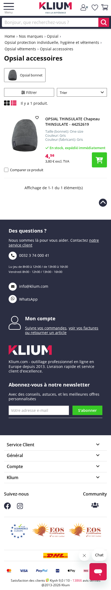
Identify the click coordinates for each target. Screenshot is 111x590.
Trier (63, 92)
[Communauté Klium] (95, 506)
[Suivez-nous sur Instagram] (20, 507)
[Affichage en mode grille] (7, 104)
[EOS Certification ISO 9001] (48, 531)
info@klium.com (33, 286)
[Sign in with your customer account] (84, 7)
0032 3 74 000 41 (33, 255)
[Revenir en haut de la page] (103, 203)
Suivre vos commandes (46, 328)
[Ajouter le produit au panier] (99, 159)
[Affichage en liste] (13, 104)
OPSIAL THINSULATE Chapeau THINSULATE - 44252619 (72, 121)
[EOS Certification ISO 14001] (85, 531)
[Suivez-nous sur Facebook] (7, 507)
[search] (103, 22)
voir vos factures (83, 328)
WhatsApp (28, 299)
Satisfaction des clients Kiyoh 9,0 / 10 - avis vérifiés (55, 580)
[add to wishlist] (37, 117)
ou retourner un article (46, 332)
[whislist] (95, 7)
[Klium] (56, 8)
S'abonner (87, 410)
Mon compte (40, 318)
